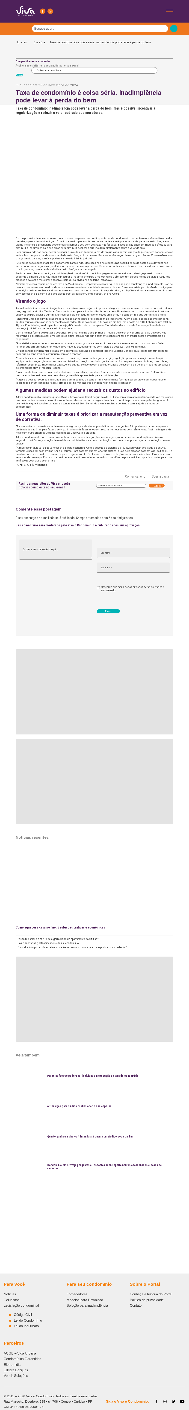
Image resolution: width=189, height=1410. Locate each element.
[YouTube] (182, 1401)
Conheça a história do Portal (151, 1294)
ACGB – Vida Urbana (20, 1353)
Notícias (22, 42)
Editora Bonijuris (16, 1370)
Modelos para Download (85, 1300)
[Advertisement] (94, 1215)
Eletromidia (12, 1364)
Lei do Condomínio (28, 1320)
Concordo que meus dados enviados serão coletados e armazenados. (132, 589)
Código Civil (23, 1315)
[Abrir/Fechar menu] (169, 11)
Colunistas (12, 1300)
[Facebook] (42, 11)
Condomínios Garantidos (22, 1359)
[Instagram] (50, 11)
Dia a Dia (39, 42)
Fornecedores (77, 1294)
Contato (136, 1305)
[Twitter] (174, 1401)
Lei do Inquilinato (26, 1326)
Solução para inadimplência (87, 1305)
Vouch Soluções (16, 1376)
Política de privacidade (147, 1300)
